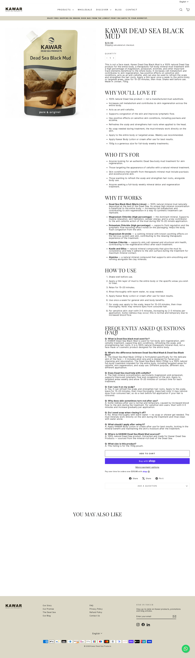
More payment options (147, 467)
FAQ (91, 605)
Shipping (109, 45)
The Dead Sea (49, 612)
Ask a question (147, 486)
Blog (118, 9)
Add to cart (27, 578)
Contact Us (95, 616)
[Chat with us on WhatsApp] (186, 649)
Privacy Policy (96, 609)
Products (65, 9)
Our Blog (47, 616)
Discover (102, 9)
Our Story (47, 605)
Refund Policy (96, 612)
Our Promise (48, 609)
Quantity (111, 54)
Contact (131, 9)
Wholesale (85, 9)
